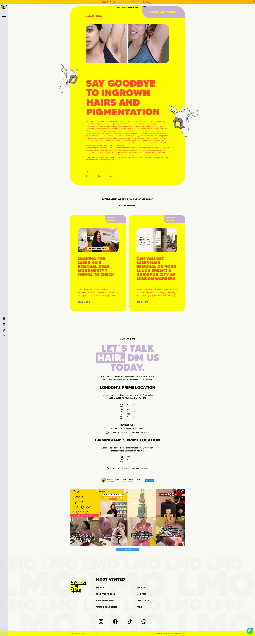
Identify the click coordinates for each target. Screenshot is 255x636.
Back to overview (127, 206)
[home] (4, 7)
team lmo (142, 588)
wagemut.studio (179, 633)
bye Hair (100, 588)
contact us (143, 601)
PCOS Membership (105, 601)
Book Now (146, 2)
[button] (4, 18)
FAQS (139, 607)
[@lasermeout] (104, 481)
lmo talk (141, 594)
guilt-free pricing (105, 594)
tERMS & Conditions (106, 607)
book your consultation (127, 7)
